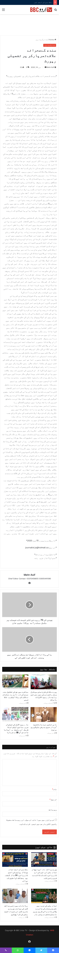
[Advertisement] (29, 26)
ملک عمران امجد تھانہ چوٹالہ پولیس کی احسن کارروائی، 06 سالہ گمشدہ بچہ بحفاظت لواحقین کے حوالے (16, 875)
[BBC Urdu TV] (41, 9)
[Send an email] (45, 67)
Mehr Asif (50, 67)
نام (54, 789)
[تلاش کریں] (55, 11)
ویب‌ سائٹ (53, 810)
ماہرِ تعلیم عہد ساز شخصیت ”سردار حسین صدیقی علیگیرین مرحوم (44, 727)
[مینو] (3, 11)
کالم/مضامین (41, 39)
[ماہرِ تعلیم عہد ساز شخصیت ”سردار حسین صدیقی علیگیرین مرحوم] (44, 714)
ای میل (53, 799)
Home (51, 39)
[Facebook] (29, 583)
